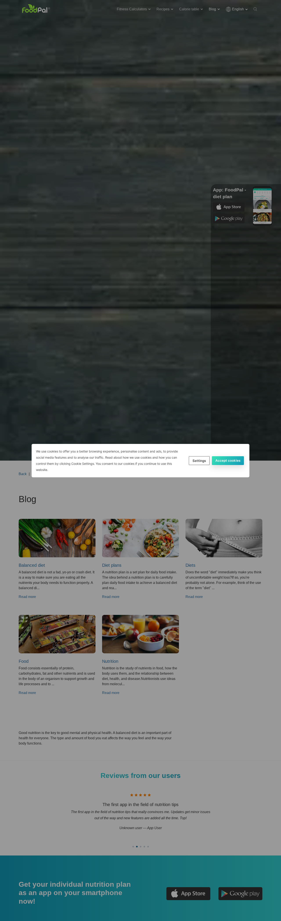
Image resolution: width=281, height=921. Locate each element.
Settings (199, 461)
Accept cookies (227, 460)
